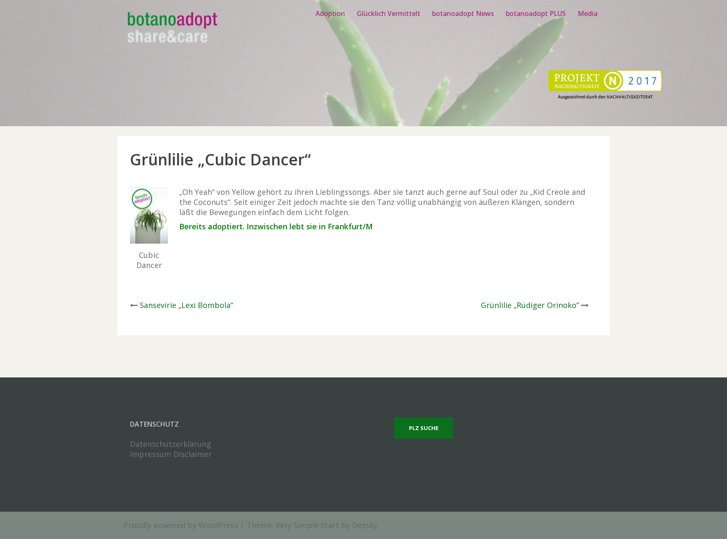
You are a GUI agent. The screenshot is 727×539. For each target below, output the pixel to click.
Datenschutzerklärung (170, 444)
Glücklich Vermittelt (388, 13)
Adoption (330, 13)
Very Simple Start (307, 525)
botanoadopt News (463, 13)
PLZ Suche (423, 428)
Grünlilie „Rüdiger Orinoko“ (530, 305)
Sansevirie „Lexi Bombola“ (186, 305)
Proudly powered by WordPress (181, 525)
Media (587, 13)
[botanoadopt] (172, 29)
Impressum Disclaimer (171, 454)
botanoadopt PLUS (536, 13)
